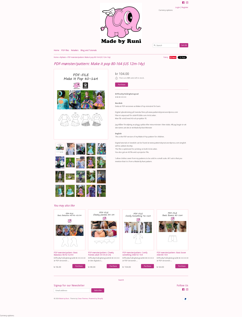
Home (56, 50)
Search (121, 280)
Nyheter (63, 57)
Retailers (74, 50)
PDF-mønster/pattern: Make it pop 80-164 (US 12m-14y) (89, 57)
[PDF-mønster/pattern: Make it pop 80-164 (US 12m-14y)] (59, 149)
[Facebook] (183, 2)
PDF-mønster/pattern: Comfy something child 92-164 (134, 253)
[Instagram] (187, 2)
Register (185, 7)
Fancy (166, 57)
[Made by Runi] (121, 24)
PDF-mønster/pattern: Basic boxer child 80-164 (171, 253)
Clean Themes (83, 298)
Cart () (184, 45)
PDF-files (65, 50)
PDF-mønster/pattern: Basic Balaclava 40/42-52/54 (66, 253)
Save (174, 57)
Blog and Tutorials (89, 50)
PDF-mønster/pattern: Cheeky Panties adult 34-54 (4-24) (101, 253)
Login (177, 7)
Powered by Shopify (96, 298)
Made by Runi (64, 298)
